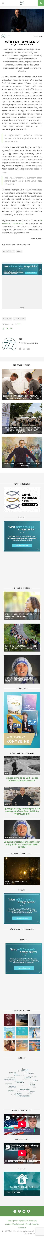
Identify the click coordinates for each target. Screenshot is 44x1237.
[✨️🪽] (22, 1045)
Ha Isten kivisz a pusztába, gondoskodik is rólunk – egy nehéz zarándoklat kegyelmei (22, 647)
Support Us (22, 1227)
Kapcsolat (32, 1220)
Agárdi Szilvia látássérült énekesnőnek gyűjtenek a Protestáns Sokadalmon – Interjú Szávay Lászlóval (22, 430)
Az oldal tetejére (33, 1234)
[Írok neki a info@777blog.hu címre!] (28, 348)
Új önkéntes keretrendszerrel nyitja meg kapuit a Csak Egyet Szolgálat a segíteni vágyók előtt (22, 397)
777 (8, 36)
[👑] (9, 1032)
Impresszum (23, 1220)
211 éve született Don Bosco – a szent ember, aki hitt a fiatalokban (22, 465)
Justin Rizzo (19, 319)
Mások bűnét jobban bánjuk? (16, 882)
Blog (19, 251)
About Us (35, 1224)
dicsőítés (7, 319)
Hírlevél (28, 1224)
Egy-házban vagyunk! (13, 1193)
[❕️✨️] (22, 1020)
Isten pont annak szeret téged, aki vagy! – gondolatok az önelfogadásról (21, 615)
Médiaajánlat (12, 1220)
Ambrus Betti (8, 251)
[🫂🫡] (34, 1020)
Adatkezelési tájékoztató (14, 1224)
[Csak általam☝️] (34, 1032)
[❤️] (9, 1020)
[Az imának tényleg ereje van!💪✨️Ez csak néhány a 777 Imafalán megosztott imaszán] (22, 1032)
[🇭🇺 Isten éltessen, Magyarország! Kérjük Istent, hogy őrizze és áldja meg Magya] (34, 1045)
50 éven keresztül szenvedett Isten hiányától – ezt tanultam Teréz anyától (20, 679)
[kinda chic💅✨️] (9, 1045)
